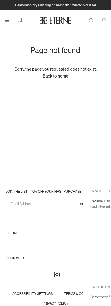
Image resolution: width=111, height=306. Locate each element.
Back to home (55, 76)
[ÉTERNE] (55, 20)
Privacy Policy (97, 296)
